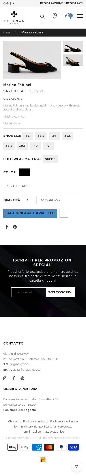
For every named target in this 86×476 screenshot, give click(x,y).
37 (54, 135)
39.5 (22, 145)
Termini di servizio (25, 426)
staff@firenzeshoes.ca (27, 369)
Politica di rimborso (35, 421)
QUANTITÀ (11, 200)
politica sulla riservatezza (55, 426)
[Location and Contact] (55, 16)
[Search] (42, 17)
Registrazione (51, 3)
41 (48, 145)
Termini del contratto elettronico (43, 431)
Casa (7, 32)
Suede (50, 159)
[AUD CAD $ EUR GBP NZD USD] (9, 3)
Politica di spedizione (64, 421)
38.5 (9, 145)
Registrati (74, 3)
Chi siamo (14, 421)
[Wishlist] (64, 214)
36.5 (40, 135)
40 (35, 145)
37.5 (67, 135)
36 (28, 135)
